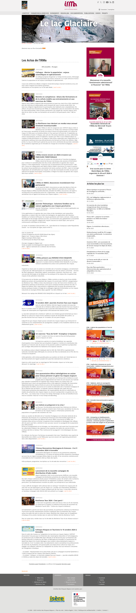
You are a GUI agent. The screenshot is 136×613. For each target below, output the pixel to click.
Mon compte (71, 578)
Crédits (99, 610)
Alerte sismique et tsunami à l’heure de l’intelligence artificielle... (99, 190)
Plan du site (59, 610)
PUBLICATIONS (89, 13)
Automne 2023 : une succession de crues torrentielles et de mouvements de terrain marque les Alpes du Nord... (99, 244)
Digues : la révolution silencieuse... (98, 226)
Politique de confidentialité (86, 610)
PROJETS (105, 13)
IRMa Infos (40, 578)
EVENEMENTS (54, 13)
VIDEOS (97, 13)
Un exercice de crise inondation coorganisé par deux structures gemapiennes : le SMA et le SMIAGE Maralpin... (98, 208)
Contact (105, 610)
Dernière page (66, 564)
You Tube (102, 582)
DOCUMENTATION (76, 13)
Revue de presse (71, 582)
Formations (71, 584)
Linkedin (102, 584)
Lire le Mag (24, 9)
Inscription (111, 9)
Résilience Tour (40, 584)
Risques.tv (40, 580)
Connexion (104, 9)
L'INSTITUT (25, 13)
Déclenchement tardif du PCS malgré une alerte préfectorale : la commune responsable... (99, 234)
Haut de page (25, 571)
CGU (75, 610)
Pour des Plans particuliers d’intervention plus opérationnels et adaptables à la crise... (99, 269)
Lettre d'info (71, 580)
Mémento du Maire (40, 582)
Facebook (102, 578)
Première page (33, 564)
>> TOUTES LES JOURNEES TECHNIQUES (102, 440)
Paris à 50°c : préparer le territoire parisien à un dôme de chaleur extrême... (98, 218)
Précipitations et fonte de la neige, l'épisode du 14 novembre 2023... (98, 252)
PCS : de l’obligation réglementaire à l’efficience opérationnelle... (99, 198)
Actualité (29, 43)
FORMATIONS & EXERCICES (40, 13)
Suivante (58, 564)
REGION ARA (65, 13)
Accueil (23, 43)
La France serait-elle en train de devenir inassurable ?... (97, 260)
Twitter (102, 580)
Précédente (42, 564)
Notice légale (69, 610)
